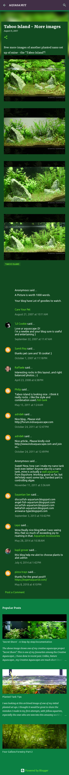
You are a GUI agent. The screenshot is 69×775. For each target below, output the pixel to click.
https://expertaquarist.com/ (31, 579)
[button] (6, 37)
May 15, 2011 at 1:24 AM (29, 404)
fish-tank (42, 400)
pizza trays (21, 571)
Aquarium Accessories (47, 535)
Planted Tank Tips (12, 697)
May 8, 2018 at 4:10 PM (28, 584)
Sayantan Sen (22, 494)
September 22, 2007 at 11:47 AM (33, 339)
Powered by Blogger (36, 770)
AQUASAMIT (17, 5)
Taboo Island (12, 264)
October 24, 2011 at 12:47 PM (32, 426)
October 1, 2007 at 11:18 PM (31, 358)
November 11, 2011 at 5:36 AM (32, 485)
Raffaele (19, 367)
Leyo (17, 525)
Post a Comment (15, 592)
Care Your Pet (22, 309)
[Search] (64, 5)
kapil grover (21, 550)
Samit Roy (21, 348)
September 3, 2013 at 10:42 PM (32, 515)
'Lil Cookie (21, 323)
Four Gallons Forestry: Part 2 (17, 751)
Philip (18, 389)
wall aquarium (50, 471)
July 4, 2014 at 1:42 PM (28, 562)
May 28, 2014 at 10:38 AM (30, 540)
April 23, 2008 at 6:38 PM (29, 380)
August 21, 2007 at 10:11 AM (31, 314)
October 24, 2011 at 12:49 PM (32, 451)
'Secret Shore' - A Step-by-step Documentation (27, 642)
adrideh (19, 414)
